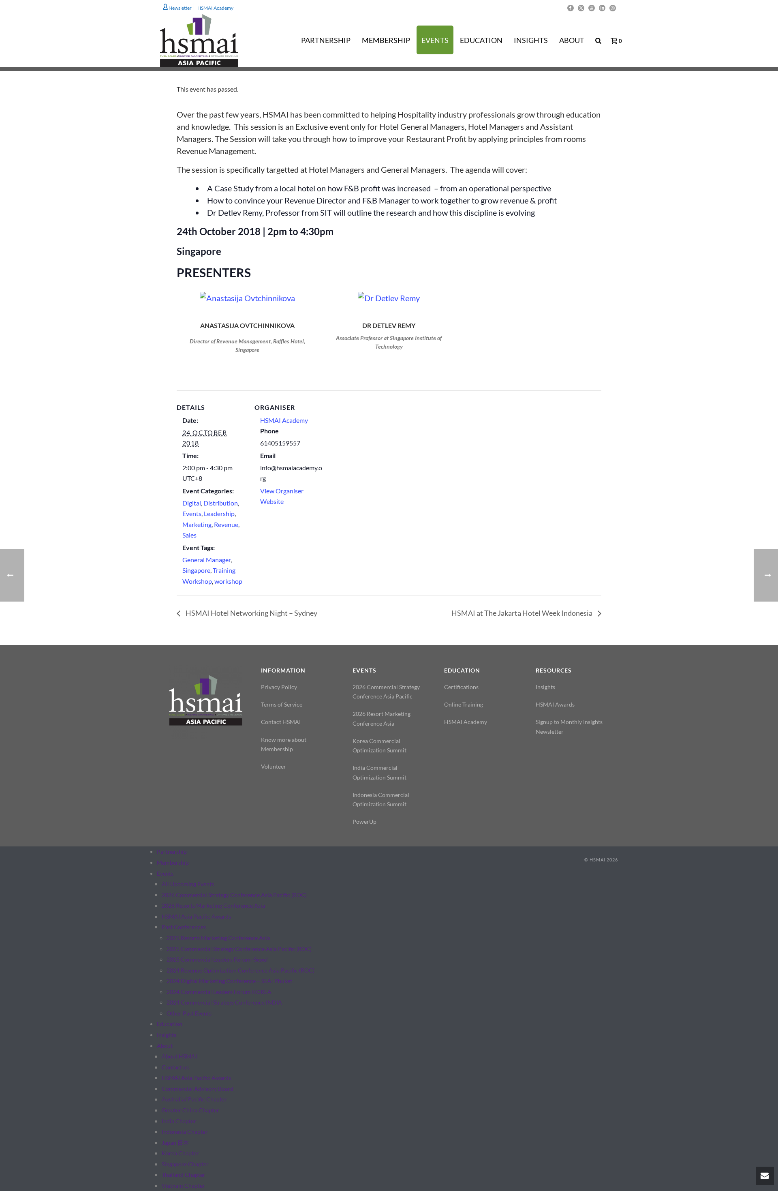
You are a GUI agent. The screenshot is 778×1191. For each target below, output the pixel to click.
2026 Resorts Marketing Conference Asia (213, 905)
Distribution (220, 503)
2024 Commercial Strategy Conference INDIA (224, 1002)
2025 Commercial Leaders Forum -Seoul (217, 959)
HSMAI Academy (284, 420)
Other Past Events (189, 1013)
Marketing (197, 524)
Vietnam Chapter (183, 1185)
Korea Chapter (180, 1153)
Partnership (326, 40)
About (571, 40)
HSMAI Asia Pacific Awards (196, 916)
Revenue (226, 524)
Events (435, 40)
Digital (191, 503)
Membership (386, 40)
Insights (531, 40)
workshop (228, 581)
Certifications (461, 686)
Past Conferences (184, 926)
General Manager (206, 559)
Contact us (175, 1067)
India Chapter (179, 1121)
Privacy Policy (279, 686)
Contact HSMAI (281, 721)
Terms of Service (281, 704)
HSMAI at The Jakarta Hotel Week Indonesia (522, 612)
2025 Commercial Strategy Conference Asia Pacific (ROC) (239, 948)
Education (481, 40)
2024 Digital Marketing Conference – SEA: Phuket (229, 980)
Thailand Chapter (183, 1174)
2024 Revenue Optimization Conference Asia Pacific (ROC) (240, 970)
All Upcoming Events (188, 883)
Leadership (219, 513)
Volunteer (273, 766)
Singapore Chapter (185, 1164)
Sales (189, 535)
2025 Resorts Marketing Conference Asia (218, 937)
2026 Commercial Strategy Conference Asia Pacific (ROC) (234, 894)
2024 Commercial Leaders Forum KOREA (219, 991)
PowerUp (364, 821)
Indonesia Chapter (185, 1131)
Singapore (196, 570)
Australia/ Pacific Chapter (194, 1099)
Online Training (463, 704)
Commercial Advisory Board (197, 1088)
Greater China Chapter (190, 1110)
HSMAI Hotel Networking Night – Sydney (250, 612)
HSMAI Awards (555, 704)
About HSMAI (179, 1056)
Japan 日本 (175, 1142)
